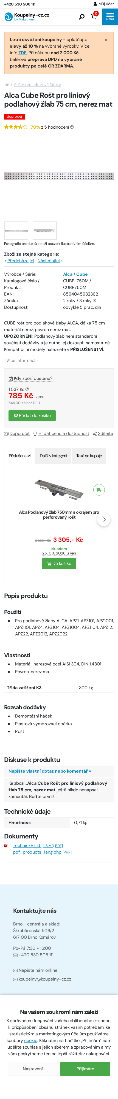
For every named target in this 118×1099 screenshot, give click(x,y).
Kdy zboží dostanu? (33, 378)
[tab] (19, 456)
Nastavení (33, 1069)
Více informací (21, 360)
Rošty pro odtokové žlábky (37, 84)
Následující (49, 261)
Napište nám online (38, 970)
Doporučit (20, 433)
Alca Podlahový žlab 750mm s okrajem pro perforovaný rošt (59, 514)
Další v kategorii (53, 456)
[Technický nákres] (45, 230)
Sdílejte (105, 433)
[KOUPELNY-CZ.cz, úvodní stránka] (26, 16)
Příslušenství (19, 456)
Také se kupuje (89, 456)
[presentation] (14, 519)
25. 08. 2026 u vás (59, 553)
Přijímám (85, 1069)
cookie (30, 1040)
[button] (82, 17)
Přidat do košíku (34, 415)
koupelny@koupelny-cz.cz (45, 979)
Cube (82, 274)
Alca (67, 274)
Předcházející (20, 261)
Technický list (38, 845)
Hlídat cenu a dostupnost (63, 433)
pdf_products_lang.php (42, 852)
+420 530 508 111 (36, 955)
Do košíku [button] (61, 563)
